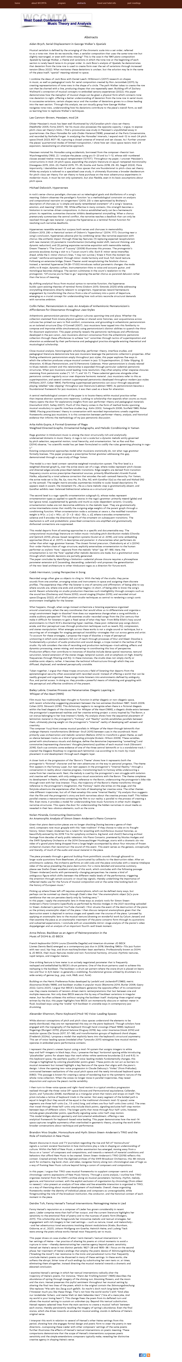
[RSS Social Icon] (148, 1355)
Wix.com (61, 1356)
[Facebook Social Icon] (140, 1355)
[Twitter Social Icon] (144, 1355)
